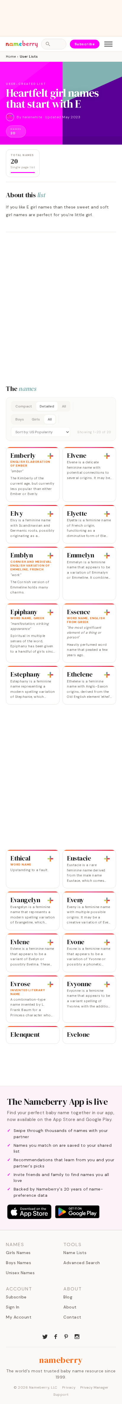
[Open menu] (108, 44)
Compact (23, 406)
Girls (36, 419)
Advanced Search (81, 1262)
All (64, 406)
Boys (19, 419)
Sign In (13, 1307)
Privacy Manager (94, 1387)
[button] (61, 419)
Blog (67, 1297)
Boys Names (18, 1262)
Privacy (69, 1387)
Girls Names (18, 1252)
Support (61, 1394)
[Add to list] (50, 456)
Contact (72, 1317)
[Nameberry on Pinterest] (66, 1336)
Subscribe (85, 44)
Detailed (47, 406)
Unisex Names (20, 1272)
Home (11, 56)
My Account (18, 1317)
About (70, 1307)
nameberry (61, 1360)
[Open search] (53, 44)
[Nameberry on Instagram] (77, 1336)
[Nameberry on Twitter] (45, 1336)
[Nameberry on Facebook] (56, 1336)
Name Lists (74, 1252)
